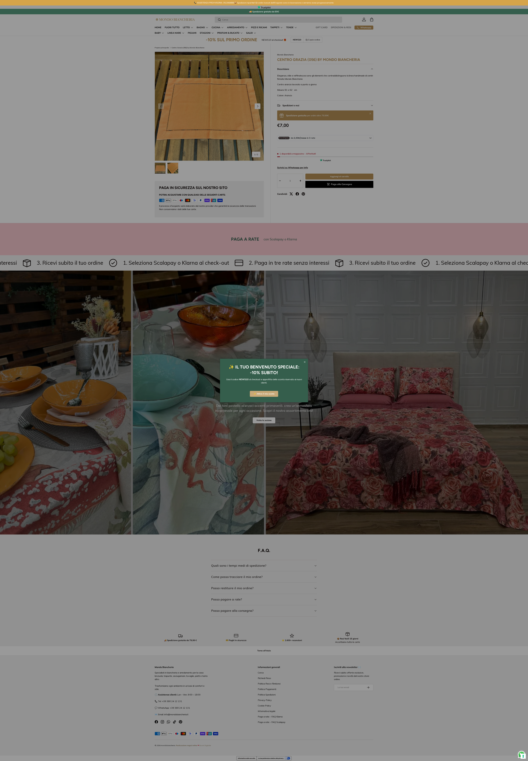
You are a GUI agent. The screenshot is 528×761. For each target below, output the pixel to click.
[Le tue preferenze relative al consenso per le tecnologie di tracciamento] (523, 756)
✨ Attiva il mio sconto (264, 394)
